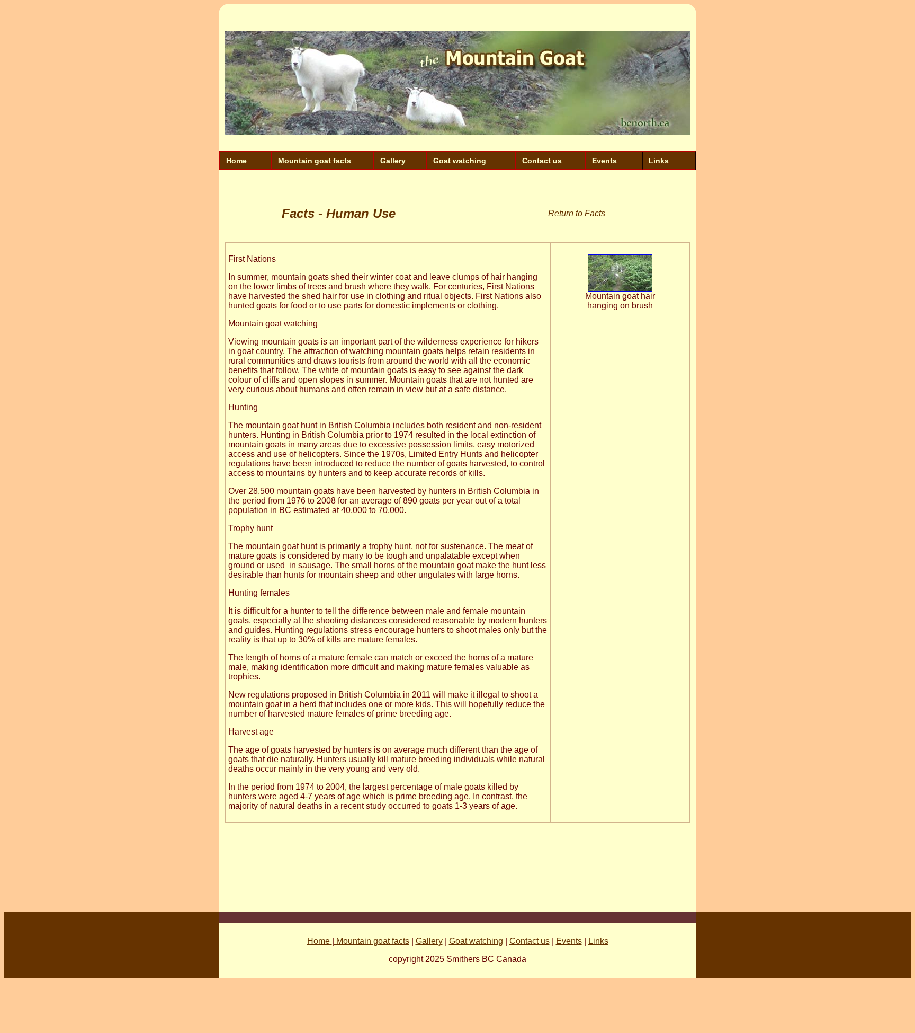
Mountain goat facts (314, 160)
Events (604, 160)
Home (236, 160)
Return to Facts (576, 213)
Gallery (393, 160)
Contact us (542, 160)
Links (659, 160)
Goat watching (459, 160)
